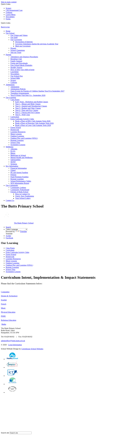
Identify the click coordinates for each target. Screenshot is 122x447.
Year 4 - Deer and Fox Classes (26, 110)
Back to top (5, 27)
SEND (13, 162)
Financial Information (18, 168)
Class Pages (14, 100)
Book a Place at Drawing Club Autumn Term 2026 (34, 123)
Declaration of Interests (24, 42)
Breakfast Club (16, 59)
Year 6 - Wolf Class (22, 115)
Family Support (16, 61)
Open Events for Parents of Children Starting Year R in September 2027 (37, 91)
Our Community (12, 185)
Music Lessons (16, 134)
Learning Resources (17, 132)
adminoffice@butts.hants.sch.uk (13, 341)
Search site (5, 433)
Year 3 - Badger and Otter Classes (28, 108)
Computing (5, 292)
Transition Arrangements (19, 93)
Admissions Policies (18, 89)
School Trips (15, 142)
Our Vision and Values (19, 35)
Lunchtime (14, 72)
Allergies (13, 149)
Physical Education (8, 312)
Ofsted (12, 170)
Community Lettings (18, 188)
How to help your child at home (22, 70)
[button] (11, 23)
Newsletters (10, 17)
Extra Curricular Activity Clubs (22, 119)
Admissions (10, 85)
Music (3, 308)
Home (8, 31)
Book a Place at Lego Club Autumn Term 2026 (33, 125)
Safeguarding (15, 160)
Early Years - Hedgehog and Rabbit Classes (31, 102)
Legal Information (15, 345)
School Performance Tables (20, 181)
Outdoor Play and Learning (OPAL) (24, 138)
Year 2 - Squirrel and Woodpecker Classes (31, 106)
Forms (8, 19)
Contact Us (10, 200)
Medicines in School (18, 155)
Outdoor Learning (17, 136)
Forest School (15, 127)
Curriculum (14, 117)
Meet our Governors (22, 46)
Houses (13, 48)
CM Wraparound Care (14, 10)
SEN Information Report (19, 183)
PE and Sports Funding (19, 173)
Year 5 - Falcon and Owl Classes (27, 112)
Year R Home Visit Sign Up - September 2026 (27, 95)
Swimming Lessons (17, 145)
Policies (13, 175)
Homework (14, 130)
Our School (10, 33)
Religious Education (8, 320)
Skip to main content (8, 2)
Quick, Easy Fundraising (24, 196)
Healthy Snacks (16, 67)
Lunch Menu (10, 15)
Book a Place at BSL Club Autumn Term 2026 (32, 121)
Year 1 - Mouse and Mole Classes (28, 104)
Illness (12, 153)
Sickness (13, 164)
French (3, 304)
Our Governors (16, 40)
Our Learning (11, 97)
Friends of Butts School (19, 192)
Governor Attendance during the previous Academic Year (36, 44)
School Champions (17, 50)
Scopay (8, 8)
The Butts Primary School (23, 223)
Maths (3, 324)
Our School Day (16, 76)
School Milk (15, 78)
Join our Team (15, 52)
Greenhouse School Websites (32, 349)
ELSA (12, 151)
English (4, 300)
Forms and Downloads (19, 63)
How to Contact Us (22, 194)
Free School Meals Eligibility (21, 65)
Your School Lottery (23, 198)
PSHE (3, 316)
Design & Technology (9, 296)
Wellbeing (9, 147)
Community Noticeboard (19, 190)
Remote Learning (17, 140)
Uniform (9, 12)
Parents (8, 55)
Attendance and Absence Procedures (24, 57)
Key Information (12, 166)
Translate (23, 231)
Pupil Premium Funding (19, 177)
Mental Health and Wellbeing (21, 158)
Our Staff (14, 37)
